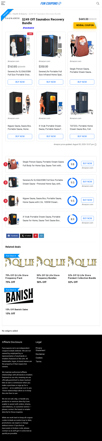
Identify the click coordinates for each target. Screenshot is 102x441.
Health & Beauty (20, 14)
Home (8, 14)
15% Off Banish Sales (16, 309)
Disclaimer (40, 354)
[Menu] (3, 3)
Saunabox (29, 28)
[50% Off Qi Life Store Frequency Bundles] (51, 254)
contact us (6, 431)
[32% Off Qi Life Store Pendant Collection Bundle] (82, 254)
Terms (38, 361)
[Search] (98, 3)
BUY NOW (20, 82)
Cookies (39, 358)
